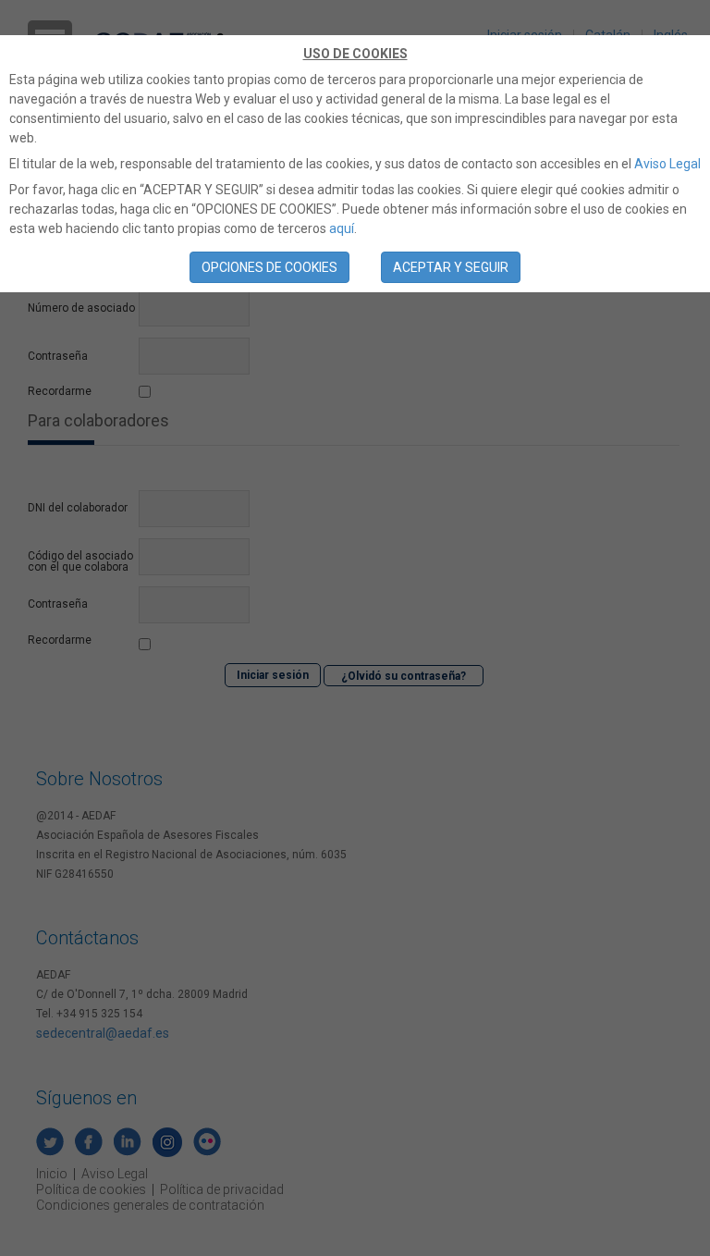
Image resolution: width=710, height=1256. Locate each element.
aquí (341, 228)
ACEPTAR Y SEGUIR (450, 267)
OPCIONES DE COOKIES (269, 267)
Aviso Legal (667, 163)
